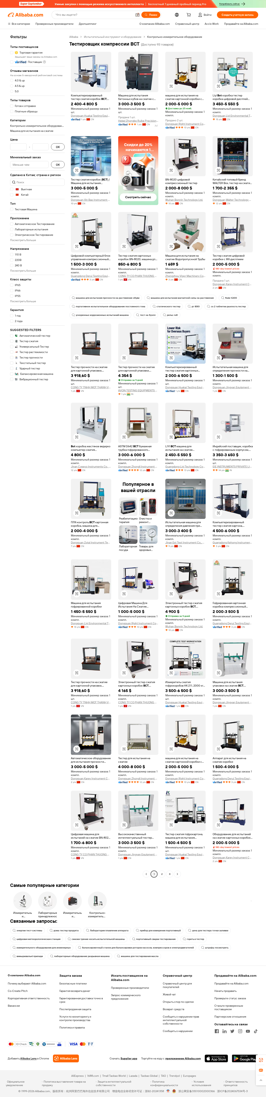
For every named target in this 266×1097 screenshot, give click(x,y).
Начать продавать (225, 990)
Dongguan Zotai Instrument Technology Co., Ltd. (91, 542)
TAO (163, 1075)
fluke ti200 (231, 298)
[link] (261, 1060)
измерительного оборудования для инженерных (44, 947)
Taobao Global (149, 1075)
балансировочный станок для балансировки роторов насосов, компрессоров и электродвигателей (138, 947)
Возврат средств (173, 1009)
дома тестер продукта (66, 930)
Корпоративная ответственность (29, 998)
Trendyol (174, 1075)
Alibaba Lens (28, 1058)
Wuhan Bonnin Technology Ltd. (184, 199)
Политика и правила (72, 1027)
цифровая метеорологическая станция (38, 939)
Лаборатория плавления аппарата (109, 930)
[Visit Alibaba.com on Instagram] (240, 1031)
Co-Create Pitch (18, 990)
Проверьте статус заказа (230, 998)
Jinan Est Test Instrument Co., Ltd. (185, 542)
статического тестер (168, 306)
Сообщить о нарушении (178, 1031)
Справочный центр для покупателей (177, 985)
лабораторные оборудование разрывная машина (82, 956)
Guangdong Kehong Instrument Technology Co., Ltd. (233, 542)
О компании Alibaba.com (24, 975)
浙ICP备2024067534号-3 (232, 1091)
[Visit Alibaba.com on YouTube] (248, 1031)
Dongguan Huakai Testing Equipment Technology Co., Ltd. (91, 115)
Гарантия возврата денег (74, 990)
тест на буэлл (148, 315)
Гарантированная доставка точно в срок (81, 1000)
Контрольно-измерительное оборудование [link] (174, 36)
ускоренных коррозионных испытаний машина (102, 315)
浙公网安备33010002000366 (196, 1091)
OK (58, 147)
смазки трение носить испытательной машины (98, 939)
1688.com (93, 1075)
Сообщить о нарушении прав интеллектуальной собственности (181, 1020)
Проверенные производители (130, 987)
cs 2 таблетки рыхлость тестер (228, 306)
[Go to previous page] (146, 874)
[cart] (189, 15)
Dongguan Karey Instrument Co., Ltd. (233, 284)
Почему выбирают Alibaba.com (27, 983)
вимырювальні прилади (30, 956)
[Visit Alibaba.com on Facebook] (216, 1031)
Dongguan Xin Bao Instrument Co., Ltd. (91, 199)
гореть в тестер (195, 939)
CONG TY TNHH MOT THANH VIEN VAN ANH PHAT (91, 387)
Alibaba (73, 36)
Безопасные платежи (73, 983)
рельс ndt (172, 315)
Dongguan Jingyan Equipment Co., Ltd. (233, 387)
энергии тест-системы (29, 930)
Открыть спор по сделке (178, 1001)
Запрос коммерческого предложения (126, 997)
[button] (137, 14)
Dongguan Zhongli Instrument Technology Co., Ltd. (138, 466)
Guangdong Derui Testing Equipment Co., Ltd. (91, 275)
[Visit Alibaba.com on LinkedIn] (224, 1031)
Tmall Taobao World (114, 1075)
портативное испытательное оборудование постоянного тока (110, 306)
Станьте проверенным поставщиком (228, 1007)
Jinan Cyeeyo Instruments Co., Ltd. (91, 466)
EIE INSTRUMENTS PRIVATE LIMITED (233, 466)
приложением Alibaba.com (183, 1058)
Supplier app (129, 1058)
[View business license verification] (168, 1091)
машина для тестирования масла (140, 956)
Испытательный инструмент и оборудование (112, 36)
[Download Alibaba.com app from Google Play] (245, 1058)
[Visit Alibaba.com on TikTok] (255, 1031)
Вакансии (14, 1005)
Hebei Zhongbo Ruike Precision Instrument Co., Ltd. (138, 120)
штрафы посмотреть (216, 947)
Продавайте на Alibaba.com (231, 983)
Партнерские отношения (230, 1016)
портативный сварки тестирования (155, 939)
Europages (189, 1075)
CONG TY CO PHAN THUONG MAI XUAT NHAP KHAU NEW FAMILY (138, 275)
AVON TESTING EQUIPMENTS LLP (138, 390)
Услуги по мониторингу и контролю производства (75, 1018)
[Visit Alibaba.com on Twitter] (232, 1031)
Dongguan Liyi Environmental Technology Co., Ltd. (233, 115)
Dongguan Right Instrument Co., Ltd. (185, 123)
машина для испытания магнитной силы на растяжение (182, 298)
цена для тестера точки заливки (210, 930)
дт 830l (196, 306)
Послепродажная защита (75, 1009)
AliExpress (77, 1075)
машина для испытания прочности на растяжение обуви (107, 298)
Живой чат (169, 994)
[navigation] (37, 456)
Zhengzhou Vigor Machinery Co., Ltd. (185, 275)
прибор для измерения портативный (160, 930)
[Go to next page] (177, 874)
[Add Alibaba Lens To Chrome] (66, 1058)
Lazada (133, 1075)
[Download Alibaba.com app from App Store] (216, 1058)
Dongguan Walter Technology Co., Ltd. (233, 199)
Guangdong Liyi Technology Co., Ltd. (185, 466)
